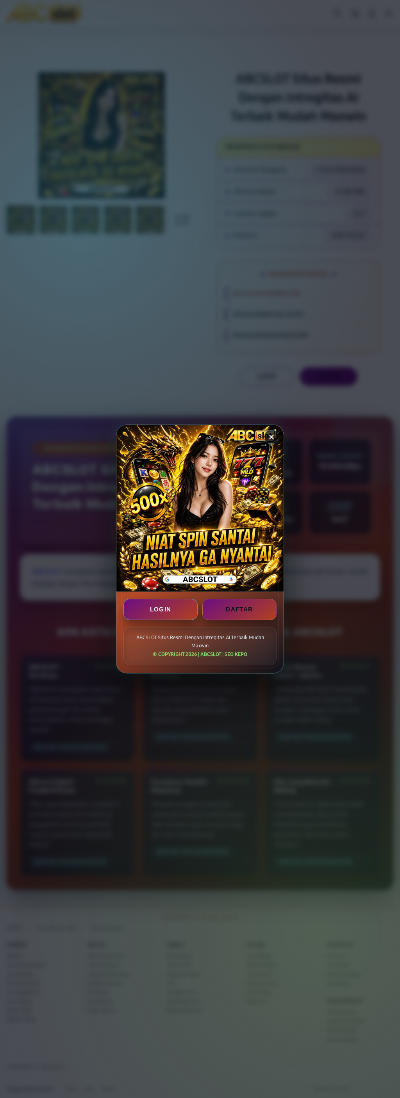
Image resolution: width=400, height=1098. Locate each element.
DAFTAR (239, 609)
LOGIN (160, 609)
